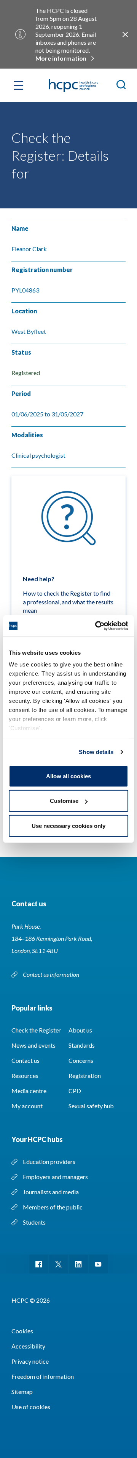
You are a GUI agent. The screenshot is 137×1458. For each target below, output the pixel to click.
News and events (33, 1045)
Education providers (49, 1161)
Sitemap (22, 1391)
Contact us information (51, 974)
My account (27, 1105)
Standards (81, 1045)
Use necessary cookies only (68, 825)
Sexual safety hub (91, 1105)
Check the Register (36, 1030)
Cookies (22, 1330)
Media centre (28, 1090)
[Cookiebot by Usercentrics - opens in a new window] (96, 626)
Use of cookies (30, 1406)
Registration (84, 1075)
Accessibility (28, 1346)
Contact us (25, 1060)
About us (80, 1030)
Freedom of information (42, 1376)
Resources (24, 1075)
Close (125, 34)
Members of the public (53, 1207)
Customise (64, 801)
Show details (96, 752)
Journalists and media (51, 1191)
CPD (74, 1090)
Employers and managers (55, 1176)
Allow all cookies (68, 776)
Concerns (80, 1060)
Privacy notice (30, 1361)
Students (34, 1222)
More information (60, 58)
